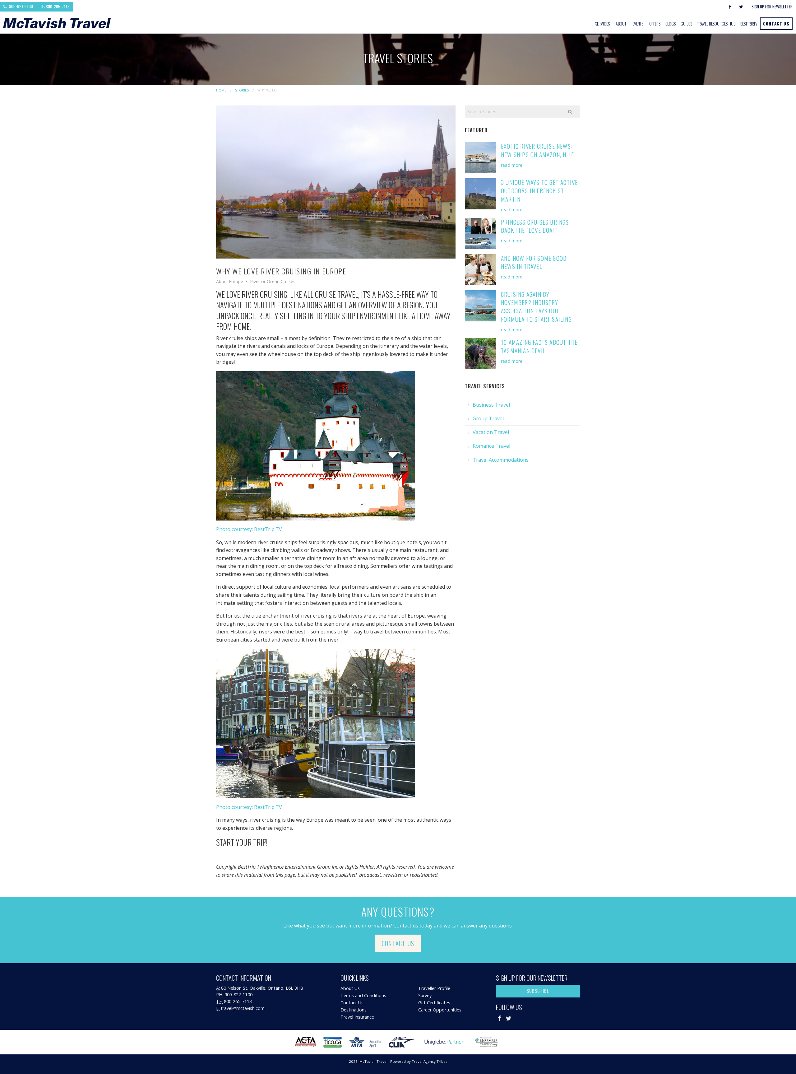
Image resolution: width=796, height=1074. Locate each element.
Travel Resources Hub (716, 23)
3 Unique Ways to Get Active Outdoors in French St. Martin (539, 190)
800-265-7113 (238, 1001)
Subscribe (538, 991)
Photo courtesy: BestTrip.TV (249, 529)
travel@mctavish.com (243, 1008)
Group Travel (488, 418)
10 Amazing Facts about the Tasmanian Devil (539, 346)
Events (637, 23)
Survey (425, 995)
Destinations (353, 1010)
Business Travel (491, 404)
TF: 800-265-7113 (55, 6)
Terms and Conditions (363, 995)
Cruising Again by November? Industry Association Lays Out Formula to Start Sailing (536, 307)
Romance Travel (491, 445)
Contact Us (776, 23)
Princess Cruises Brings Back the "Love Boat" (535, 226)
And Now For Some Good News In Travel (534, 262)
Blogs (670, 23)
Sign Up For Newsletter (772, 6)
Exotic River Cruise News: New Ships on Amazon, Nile (537, 150)
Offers (654, 23)
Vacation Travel (491, 432)
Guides (686, 23)
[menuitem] (603, 23)
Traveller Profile (434, 988)
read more (511, 165)
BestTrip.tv (748, 23)
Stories (242, 90)
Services (602, 23)
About (621, 23)
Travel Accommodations (501, 459)
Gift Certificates (434, 1003)
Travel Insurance (357, 1017)
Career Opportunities (439, 1010)
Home (221, 90)
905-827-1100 (20, 6)
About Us (350, 988)
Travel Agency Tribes (429, 1061)
